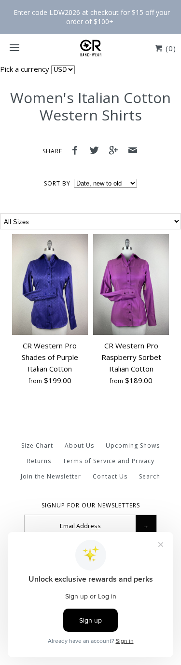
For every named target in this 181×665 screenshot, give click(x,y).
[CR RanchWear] (90, 48)
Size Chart (37, 445)
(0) (169, 48)
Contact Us (110, 476)
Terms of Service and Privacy (108, 461)
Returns (39, 461)
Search (149, 476)
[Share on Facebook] (77, 151)
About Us (79, 445)
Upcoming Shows (133, 445)
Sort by (57, 183)
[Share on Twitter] (96, 151)
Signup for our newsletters (91, 505)
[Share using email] (132, 151)
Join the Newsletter (51, 476)
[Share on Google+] (116, 151)
